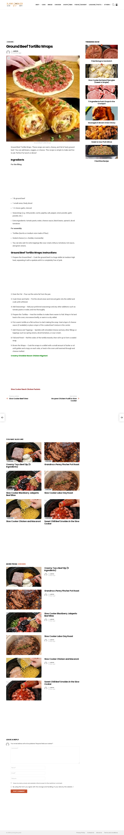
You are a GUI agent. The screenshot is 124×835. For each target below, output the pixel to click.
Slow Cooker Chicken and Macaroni (23, 521)
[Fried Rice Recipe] (101, 152)
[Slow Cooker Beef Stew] (2, 417)
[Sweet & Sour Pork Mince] (101, 133)
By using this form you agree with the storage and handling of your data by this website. (43, 787)
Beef (37, 5)
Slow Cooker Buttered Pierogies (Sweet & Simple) (101, 81)
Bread (50, 5)
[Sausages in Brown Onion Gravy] (101, 113)
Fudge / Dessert (81, 5)
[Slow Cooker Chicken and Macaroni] (23, 509)
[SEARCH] (113, 5)
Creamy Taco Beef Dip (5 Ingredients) (18, 465)
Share (8, 58)
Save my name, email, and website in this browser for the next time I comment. (37, 783)
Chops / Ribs (67, 5)
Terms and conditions (111, 832)
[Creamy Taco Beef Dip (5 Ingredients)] (23, 452)
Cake (44, 5)
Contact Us (90, 832)
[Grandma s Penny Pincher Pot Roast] (62, 452)
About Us (99, 832)
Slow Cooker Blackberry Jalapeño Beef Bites (22, 494)
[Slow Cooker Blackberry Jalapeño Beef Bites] (23, 481)
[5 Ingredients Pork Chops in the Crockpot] (101, 92)
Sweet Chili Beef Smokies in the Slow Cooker (61, 522)
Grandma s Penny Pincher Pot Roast (61, 464)
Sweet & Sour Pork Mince (101, 142)
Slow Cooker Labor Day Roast (58, 492)
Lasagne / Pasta (95, 5)
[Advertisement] (43, 26)
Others (107, 5)
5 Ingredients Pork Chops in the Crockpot (101, 102)
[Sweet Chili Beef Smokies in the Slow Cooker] (62, 509)
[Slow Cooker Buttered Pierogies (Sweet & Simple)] (101, 71)
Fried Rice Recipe (102, 161)
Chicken (58, 5)
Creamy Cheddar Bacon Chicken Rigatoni (29, 355)
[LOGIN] (116, 5)
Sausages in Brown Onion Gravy (101, 123)
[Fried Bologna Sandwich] (101, 52)
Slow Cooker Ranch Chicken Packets (25, 389)
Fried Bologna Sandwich (101, 61)
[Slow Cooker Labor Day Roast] (62, 481)
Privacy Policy (80, 832)
